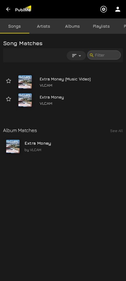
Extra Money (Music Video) (65, 78)
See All (116, 130)
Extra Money (52, 97)
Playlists (101, 26)
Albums (72, 26)
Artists (43, 26)
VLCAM (46, 85)
